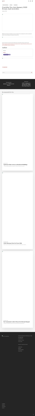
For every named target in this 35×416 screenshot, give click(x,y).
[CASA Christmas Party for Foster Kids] (17, 210)
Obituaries (3, 405)
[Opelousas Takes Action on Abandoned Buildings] (17, 132)
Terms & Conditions (21, 349)
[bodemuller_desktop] (17, 37)
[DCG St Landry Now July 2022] (17, 58)
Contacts (3, 407)
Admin (4, 52)
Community (6, 95)
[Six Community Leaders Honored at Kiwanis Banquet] (17, 289)
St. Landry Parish (5, 67)
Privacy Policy (20, 351)
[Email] (9, 54)
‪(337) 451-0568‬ (20, 341)
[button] (32, 1)
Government (3, 406)
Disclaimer (19, 348)
